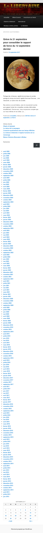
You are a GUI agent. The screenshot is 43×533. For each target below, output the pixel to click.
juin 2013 (6, 496)
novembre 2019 (8, 327)
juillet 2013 (6, 494)
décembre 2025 (8, 169)
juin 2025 (6, 182)
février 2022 (7, 268)
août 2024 (6, 204)
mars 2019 (6, 345)
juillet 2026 (6, 154)
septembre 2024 (8, 202)
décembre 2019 (8, 325)
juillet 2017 (6, 389)
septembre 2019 (8, 332)
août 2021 (6, 281)
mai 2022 (6, 261)
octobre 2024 (7, 200)
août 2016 (6, 413)
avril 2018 (6, 369)
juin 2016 (6, 417)
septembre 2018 (8, 358)
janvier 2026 (7, 167)
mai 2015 (6, 446)
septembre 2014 (8, 463)
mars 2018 (6, 371)
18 (5, 516)
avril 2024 (6, 213)
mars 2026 (6, 162)
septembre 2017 (8, 384)
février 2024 (7, 217)
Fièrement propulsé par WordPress (21, 529)
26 (10, 518)
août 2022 (6, 255)
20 (15, 516)
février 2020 (7, 321)
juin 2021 (6, 285)
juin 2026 (6, 156)
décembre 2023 (8, 222)
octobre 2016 (7, 409)
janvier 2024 (7, 219)
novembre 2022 (8, 248)
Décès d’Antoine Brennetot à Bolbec (14, 137)
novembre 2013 (8, 485)
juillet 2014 (6, 468)
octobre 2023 (7, 226)
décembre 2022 (8, 246)
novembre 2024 (8, 198)
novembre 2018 (8, 353)
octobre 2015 (7, 435)
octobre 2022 (7, 250)
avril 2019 (6, 343)
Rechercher (6, 142)
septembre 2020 (8, 305)
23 (30, 516)
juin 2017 (6, 391)
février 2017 (7, 400)
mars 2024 (6, 215)
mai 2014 (6, 472)
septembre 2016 (8, 411)
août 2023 (6, 230)
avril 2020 (6, 316)
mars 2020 (6, 318)
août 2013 (6, 492)
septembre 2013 (8, 490)
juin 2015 (6, 444)
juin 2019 (6, 338)
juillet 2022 (6, 257)
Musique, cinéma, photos (11, 26)
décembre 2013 (8, 483)
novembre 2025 (8, 171)
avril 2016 (6, 422)
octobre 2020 (7, 303)
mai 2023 (6, 235)
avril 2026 (6, 160)
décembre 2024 (8, 195)
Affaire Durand (16, 17)
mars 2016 (6, 424)
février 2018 (7, 373)
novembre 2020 (8, 301)
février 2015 (7, 452)
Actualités (6, 17)
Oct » (31, 521)
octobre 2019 (7, 329)
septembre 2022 (8, 252)
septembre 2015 (8, 437)
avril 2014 (6, 474)
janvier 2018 (7, 376)
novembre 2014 (8, 459)
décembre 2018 (8, 351)
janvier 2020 (7, 323)
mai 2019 (6, 340)
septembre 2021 (8, 279)
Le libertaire (24, 26)
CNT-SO (27, 116)
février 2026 (7, 165)
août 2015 (6, 439)
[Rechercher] (37, 145)
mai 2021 (6, 288)
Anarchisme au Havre (30, 17)
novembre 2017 (8, 380)
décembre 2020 (8, 299)
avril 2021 (6, 290)
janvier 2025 (7, 193)
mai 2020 (6, 314)
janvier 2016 (7, 428)
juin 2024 (6, 208)
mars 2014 (6, 477)
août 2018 (6, 360)
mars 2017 (6, 397)
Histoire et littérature (9, 21)
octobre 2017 (7, 382)
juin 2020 (6, 312)
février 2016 (7, 426)
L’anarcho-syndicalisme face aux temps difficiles (19, 130)
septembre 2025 (8, 175)
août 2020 (6, 307)
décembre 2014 (8, 457)
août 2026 (6, 151)
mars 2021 (6, 292)
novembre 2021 (8, 274)
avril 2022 (6, 263)
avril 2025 (6, 186)
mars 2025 (6, 189)
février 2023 (7, 241)
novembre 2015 (8, 433)
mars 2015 (6, 450)
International (21, 21)
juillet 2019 (6, 336)
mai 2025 (6, 184)
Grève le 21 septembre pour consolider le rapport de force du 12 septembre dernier (17, 44)
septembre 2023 (8, 228)
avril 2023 (6, 237)
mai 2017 (6, 393)
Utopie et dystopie (9, 126)
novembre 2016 (8, 406)
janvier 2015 (7, 455)
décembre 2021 (8, 272)
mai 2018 (6, 367)
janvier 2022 (7, 270)
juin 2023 (6, 233)
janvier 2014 (7, 481)
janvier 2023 (7, 244)
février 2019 (7, 347)
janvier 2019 (7, 349)
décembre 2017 (8, 378)
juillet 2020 (6, 310)
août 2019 (6, 334)
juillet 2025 (6, 180)
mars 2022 (6, 266)
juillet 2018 (6, 362)
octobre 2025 (7, 173)
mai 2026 (6, 158)
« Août (10, 521)
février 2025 (7, 191)
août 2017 (6, 386)
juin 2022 (6, 259)
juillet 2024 (6, 206)
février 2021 (7, 294)
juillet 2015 (6, 441)
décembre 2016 (8, 404)
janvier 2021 (7, 296)
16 (30, 513)
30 (30, 518)
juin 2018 (6, 364)
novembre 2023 (8, 224)
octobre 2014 (7, 461)
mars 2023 (6, 239)
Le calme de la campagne (11, 128)
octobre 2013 (7, 488)
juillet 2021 (6, 283)
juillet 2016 (6, 415)
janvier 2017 (7, 402)
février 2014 (7, 479)
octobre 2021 (7, 277)
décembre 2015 (8, 430)
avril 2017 (6, 395)
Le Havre (13, 118)
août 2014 (6, 466)
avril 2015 (6, 448)
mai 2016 (6, 419)
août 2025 (6, 178)
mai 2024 (6, 211)
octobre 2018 (7, 356)
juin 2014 (6, 470)
